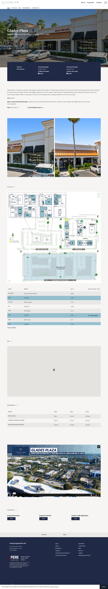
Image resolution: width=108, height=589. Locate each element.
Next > (65, 535)
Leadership (81, 544)
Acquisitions (82, 546)
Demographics (26, 8)
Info (8, 8)
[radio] (67, 225)
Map (20, 8)
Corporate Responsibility (62, 553)
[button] (54, 370)
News (79, 548)
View (11, 518)
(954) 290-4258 (73, 71)
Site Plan (14, 8)
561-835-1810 (14, 550)
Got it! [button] (104, 586)
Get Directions (11, 38)
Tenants (99, 2)
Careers (80, 553)
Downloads (35, 8)
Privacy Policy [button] (54, 586)
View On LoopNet (11, 327)
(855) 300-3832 (44, 71)
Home (56, 544)
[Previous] (12, 147)
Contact (80, 551)
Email (41, 74)
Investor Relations (60, 555)
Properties (90, 2)
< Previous (44, 535)
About (83, 2)
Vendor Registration (84, 555)
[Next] (96, 147)
